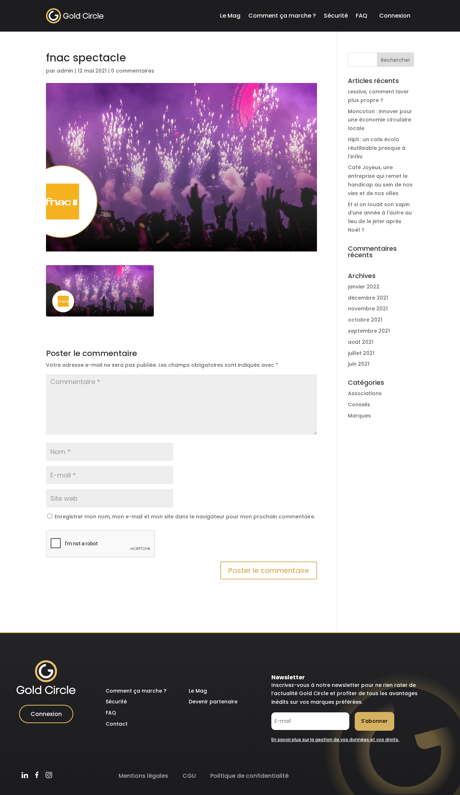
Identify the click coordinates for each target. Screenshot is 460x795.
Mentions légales (143, 776)
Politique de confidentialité (249, 776)
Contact (117, 723)
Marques (359, 415)
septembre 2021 (369, 330)
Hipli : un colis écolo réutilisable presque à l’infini (376, 148)
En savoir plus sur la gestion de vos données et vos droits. (335, 739)
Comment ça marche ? (282, 15)
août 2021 (360, 342)
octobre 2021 (365, 319)
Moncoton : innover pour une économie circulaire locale (380, 120)
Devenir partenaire (213, 701)
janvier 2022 (364, 286)
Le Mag (230, 15)
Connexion (394, 15)
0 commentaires (132, 70)
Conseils (359, 404)
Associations (365, 393)
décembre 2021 (368, 297)
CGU (189, 776)
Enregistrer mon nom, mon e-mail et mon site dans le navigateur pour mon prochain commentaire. (185, 516)
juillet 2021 (361, 353)
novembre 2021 (368, 308)
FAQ (361, 15)
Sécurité (336, 15)
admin (65, 70)
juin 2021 (358, 364)
